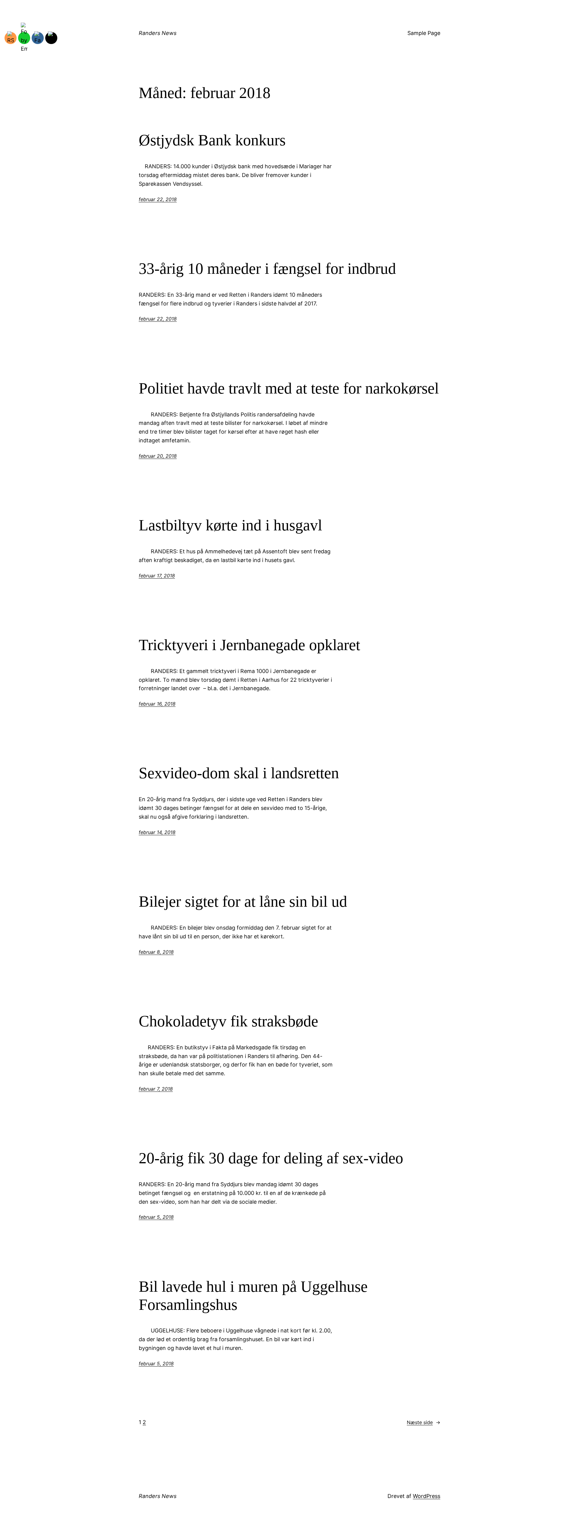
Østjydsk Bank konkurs (212, 140)
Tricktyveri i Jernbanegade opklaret (249, 644)
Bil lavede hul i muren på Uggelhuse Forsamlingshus (253, 1295)
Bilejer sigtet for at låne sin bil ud (243, 901)
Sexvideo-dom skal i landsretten (239, 773)
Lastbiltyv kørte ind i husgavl (230, 525)
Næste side (423, 1422)
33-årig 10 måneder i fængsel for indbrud (267, 268)
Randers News (157, 33)
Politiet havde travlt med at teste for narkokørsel (289, 388)
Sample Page (423, 33)
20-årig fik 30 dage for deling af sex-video (271, 1158)
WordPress (426, 1496)
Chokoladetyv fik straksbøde (228, 1021)
